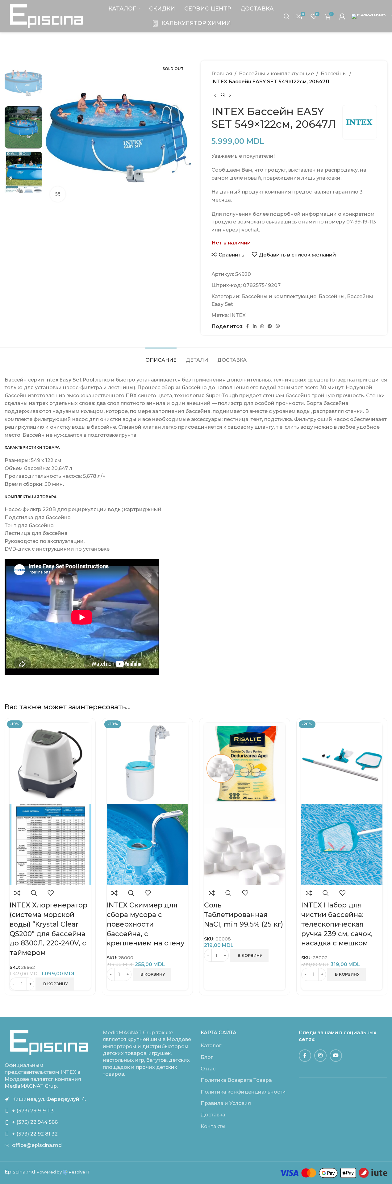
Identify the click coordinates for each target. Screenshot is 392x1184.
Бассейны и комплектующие (276, 74)
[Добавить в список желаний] (50, 893)
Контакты (213, 1126)
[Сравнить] (17, 893)
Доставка (213, 1115)
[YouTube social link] (336, 1055)
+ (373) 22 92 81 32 (35, 1134)
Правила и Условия (226, 1103)
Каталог (211, 1046)
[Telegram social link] (270, 326)
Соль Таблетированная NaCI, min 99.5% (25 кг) (243, 914)
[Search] (287, 16)
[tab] (161, 357)
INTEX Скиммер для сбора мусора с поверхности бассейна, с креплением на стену (146, 924)
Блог (207, 1057)
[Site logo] (46, 16)
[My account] (342, 16)
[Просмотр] (34, 893)
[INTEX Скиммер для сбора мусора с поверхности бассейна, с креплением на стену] (147, 763)
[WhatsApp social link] (262, 326)
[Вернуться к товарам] (222, 95)
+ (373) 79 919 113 (33, 1111)
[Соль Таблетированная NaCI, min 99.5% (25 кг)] (244, 763)
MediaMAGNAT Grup (129, 1033)
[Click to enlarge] (57, 194)
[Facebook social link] (247, 326)
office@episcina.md (37, 1145)
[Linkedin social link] (254, 326)
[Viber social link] (278, 326)
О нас (208, 1069)
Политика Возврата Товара (236, 1080)
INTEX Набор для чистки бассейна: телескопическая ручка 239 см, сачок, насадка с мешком (337, 924)
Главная (221, 74)
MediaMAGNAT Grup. (31, 1086)
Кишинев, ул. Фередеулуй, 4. (49, 1099)
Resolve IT (79, 1172)
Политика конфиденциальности (243, 1092)
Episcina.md (20, 1172)
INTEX (238, 315)
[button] (54, 984)
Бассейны (334, 74)
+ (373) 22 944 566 (35, 1122)
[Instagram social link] (320, 1055)
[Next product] (230, 95)
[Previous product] (215, 95)
